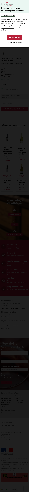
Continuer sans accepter (8, 15)
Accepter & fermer (14, 37)
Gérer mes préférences (14, 42)
